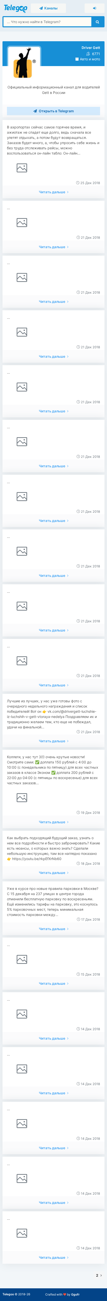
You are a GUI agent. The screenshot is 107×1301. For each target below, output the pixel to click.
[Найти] (97, 21)
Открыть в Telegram (56, 111)
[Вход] (95, 8)
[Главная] (16, 8)
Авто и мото (89, 59)
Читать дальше (52, 192)
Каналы (50, 8)
